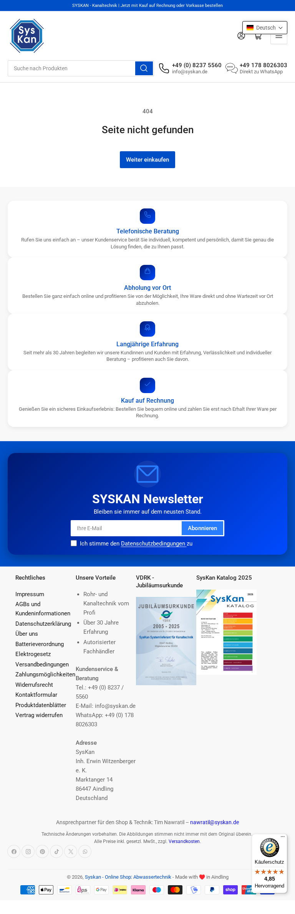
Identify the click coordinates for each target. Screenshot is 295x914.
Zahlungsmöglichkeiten (45, 674)
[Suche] (144, 68)
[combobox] (81, 68)
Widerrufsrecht (34, 684)
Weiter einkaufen (147, 159)
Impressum (29, 594)
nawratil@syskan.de (214, 822)
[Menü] (282, 838)
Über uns (26, 633)
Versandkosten (184, 841)
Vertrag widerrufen (39, 715)
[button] (265, 27)
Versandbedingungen (42, 664)
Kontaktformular (36, 694)
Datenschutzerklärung (43, 623)
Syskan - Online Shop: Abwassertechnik (128, 877)
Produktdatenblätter (40, 705)
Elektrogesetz (33, 654)
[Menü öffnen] (278, 35)
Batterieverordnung (39, 644)
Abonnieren (202, 528)
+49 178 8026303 (263, 65)
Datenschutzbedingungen (154, 543)
